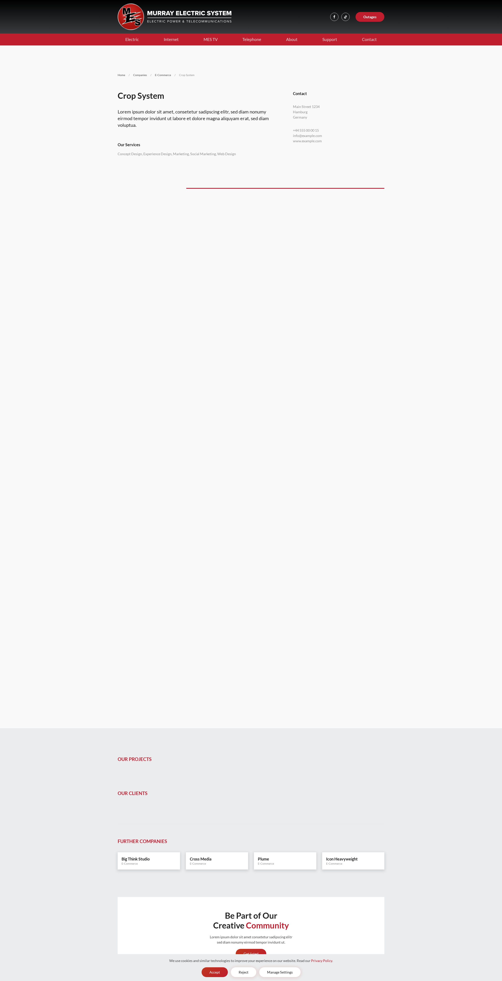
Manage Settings (280, 972)
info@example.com (307, 135)
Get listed (251, 954)
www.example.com (307, 141)
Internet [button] (171, 39)
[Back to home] (174, 17)
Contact (369, 39)
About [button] (291, 39)
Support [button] (329, 39)
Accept (214, 972)
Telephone (251, 39)
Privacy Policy (321, 960)
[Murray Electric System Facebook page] (334, 17)
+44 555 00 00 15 (306, 130)
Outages (369, 17)
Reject (243, 972)
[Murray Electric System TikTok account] (345, 17)
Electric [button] (132, 39)
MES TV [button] (211, 39)
